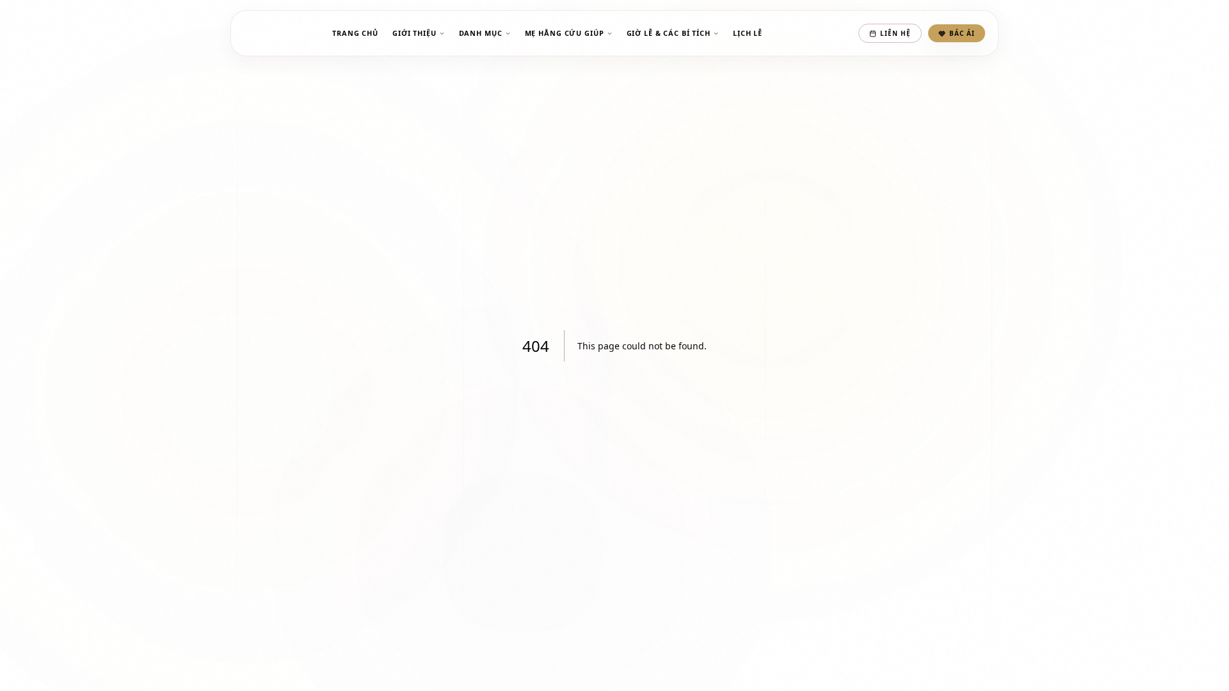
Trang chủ (355, 33)
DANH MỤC (480, 33)
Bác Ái (962, 33)
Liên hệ (895, 33)
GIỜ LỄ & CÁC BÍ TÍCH (669, 33)
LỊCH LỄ (747, 33)
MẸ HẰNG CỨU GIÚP (564, 33)
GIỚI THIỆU (414, 33)
